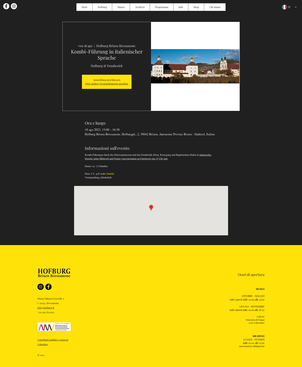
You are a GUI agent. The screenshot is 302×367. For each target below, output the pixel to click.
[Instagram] (40, 287)
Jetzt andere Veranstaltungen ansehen (106, 83)
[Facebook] (48, 287)
